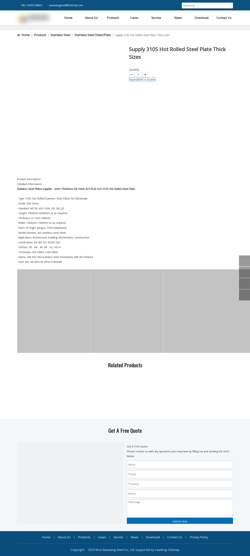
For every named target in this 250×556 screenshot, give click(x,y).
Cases (102, 537)
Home (46, 537)
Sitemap (173, 550)
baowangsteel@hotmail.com (66, 5)
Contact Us (174, 537)
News (134, 537)
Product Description (29, 179)
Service (118, 537)
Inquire (133, 79)
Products (84, 537)
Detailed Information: (29, 184)
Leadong (161, 550)
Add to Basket (146, 79)
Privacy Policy (199, 537)
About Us (64, 537)
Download (153, 537)
